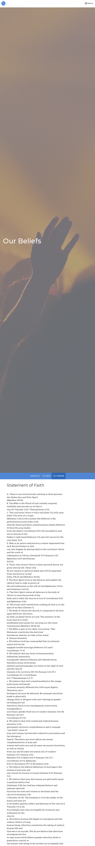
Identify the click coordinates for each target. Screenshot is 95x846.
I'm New (46, 476)
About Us (35, 476)
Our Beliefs (58, 476)
